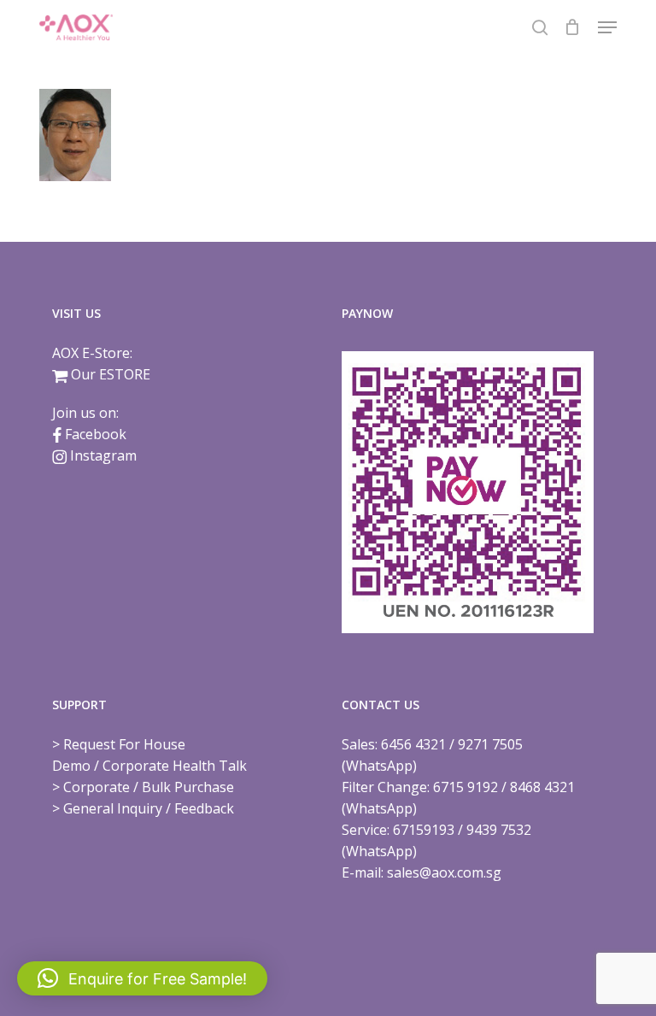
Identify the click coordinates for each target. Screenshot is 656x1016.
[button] (607, 27)
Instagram (103, 455)
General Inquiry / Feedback (148, 808)
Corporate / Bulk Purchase (148, 787)
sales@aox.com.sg (444, 872)
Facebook (95, 434)
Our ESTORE (110, 374)
